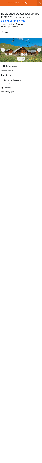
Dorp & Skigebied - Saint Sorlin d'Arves (25, 32)
